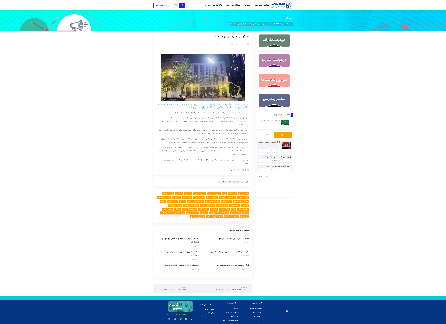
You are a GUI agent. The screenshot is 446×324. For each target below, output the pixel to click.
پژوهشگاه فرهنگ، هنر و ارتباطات (172, 213)
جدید (283, 135)
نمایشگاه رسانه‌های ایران (219, 213)
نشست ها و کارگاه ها (207, 305)
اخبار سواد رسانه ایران (240, 44)
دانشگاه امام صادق (212, 201)
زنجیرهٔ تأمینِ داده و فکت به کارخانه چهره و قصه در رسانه (273, 157)
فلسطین (214, 209)
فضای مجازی (224, 209)
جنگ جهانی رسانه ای (227, 197)
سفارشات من (257, 316)
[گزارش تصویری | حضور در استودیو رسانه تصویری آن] (285, 145)
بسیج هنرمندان (200, 194)
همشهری (204, 213)
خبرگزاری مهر (226, 201)
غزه (233, 209)
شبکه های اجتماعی (191, 205)
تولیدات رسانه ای (232, 312)
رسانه (182, 201)
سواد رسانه (234, 205)
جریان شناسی (243, 197)
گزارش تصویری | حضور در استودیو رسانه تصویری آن (263, 142)
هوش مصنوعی (192, 213)
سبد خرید (259, 320)
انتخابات (233, 194)
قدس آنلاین (203, 209)
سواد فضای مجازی (207, 205)
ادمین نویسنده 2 (215, 44)
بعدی (260, 176)
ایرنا (224, 194)
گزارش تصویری (210, 309)
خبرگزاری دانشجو (164, 197)
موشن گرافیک (234, 316)
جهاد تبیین (187, 197)
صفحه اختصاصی (175, 205)
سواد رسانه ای (222, 205)
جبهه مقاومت (168, 194)
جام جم (179, 194)
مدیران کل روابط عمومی (239, 213)
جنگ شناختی (198, 197)
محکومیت (222, 182)
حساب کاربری (257, 312)
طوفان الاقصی (243, 209)
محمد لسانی (167, 209)
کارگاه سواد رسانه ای (214, 217)
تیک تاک (188, 194)
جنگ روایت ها (212, 197)
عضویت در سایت (256, 308)
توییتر (235, 182)
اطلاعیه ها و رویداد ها (231, 320)
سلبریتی (245, 205)
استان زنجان (243, 194)
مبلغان (177, 209)
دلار (230, 182)
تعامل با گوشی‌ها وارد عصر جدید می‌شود (278, 166)
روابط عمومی (172, 201)
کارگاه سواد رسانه (231, 217)
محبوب (265, 135)
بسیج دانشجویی (214, 194)
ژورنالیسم (244, 217)
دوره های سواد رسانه (195, 201)
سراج (162, 201)
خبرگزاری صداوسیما (241, 201)
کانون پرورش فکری (197, 217)
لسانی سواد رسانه (189, 209)
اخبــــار (236, 308)
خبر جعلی (176, 197)
